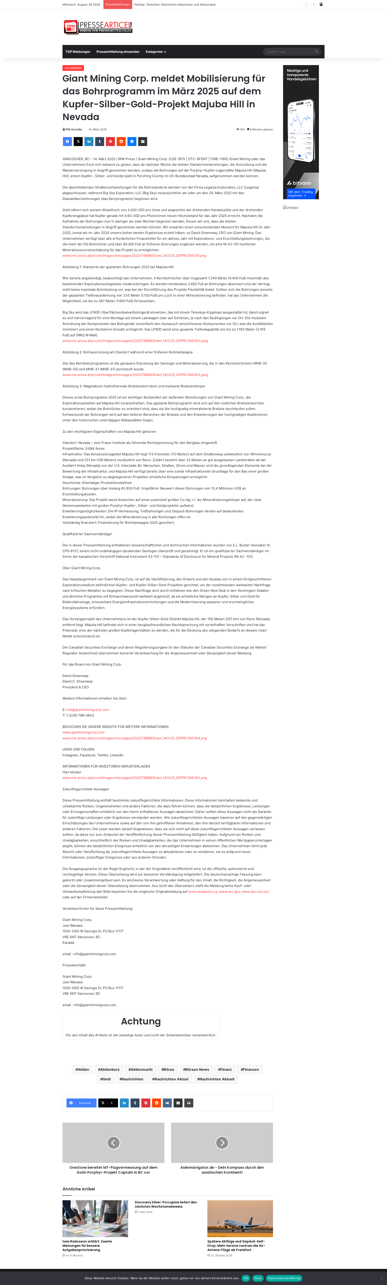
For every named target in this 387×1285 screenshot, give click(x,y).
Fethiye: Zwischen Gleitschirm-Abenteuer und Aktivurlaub (175, 4)
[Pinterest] (110, 141)
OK (246, 1278)
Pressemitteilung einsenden (118, 51)
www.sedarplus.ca (202, 891)
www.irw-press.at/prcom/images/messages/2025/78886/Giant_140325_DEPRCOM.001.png (134, 255)
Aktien (83, 1069)
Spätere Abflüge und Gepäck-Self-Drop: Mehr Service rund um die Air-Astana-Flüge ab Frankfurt (236, 1245)
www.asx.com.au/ (255, 891)
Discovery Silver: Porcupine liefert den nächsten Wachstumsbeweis (166, 1204)
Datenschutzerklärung (284, 1278)
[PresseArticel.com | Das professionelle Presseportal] (98, 27)
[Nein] (381, 1278)
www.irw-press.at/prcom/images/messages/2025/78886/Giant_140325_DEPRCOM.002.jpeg (135, 341)
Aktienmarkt (142, 1069)
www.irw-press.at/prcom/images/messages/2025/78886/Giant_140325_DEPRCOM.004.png (134, 738)
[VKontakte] (167, 1102)
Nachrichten (132, 1079)
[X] (78, 141)
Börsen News (197, 1069)
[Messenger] (131, 141)
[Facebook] (67, 141)
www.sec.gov (229, 891)
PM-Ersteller (74, 129)
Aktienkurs (110, 1069)
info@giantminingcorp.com (87, 710)
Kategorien (154, 51)
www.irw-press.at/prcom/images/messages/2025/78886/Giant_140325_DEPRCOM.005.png (134, 778)
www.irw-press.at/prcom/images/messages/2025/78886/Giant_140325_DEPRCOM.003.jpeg (135, 375)
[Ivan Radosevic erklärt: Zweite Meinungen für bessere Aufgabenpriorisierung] (95, 1218)
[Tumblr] (99, 141)
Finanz (226, 1069)
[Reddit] (121, 141)
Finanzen (251, 1069)
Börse (169, 1069)
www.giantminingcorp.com (83, 732)
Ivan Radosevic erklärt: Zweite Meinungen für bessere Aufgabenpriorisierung (87, 1245)
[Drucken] (188, 1102)
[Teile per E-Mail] (142, 141)
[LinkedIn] (88, 141)
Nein (258, 1278)
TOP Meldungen (78, 51)
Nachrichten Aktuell (217, 1079)
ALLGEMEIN (73, 68)
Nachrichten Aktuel (171, 1079)
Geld (107, 1079)
